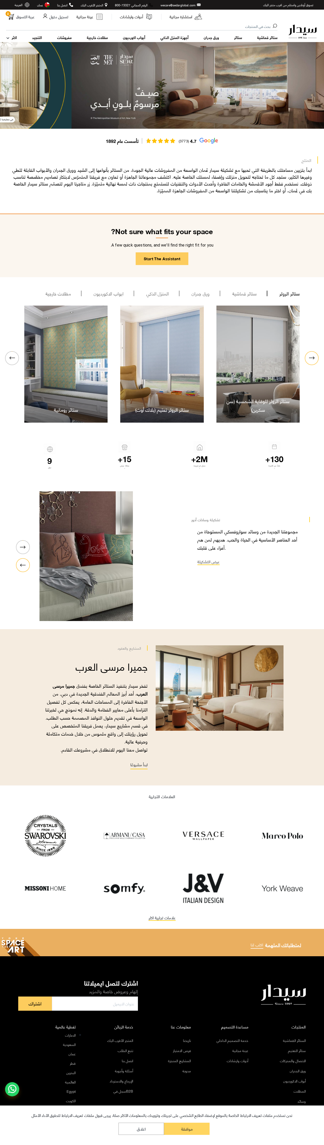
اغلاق (141, 1128)
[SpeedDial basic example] (12, 1089)
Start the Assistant (162, 258)
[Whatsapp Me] (12, 1093)
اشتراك (35, 1003)
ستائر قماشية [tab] (244, 293)
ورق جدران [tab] (201, 293)
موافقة (187, 1128)
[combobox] (142, 26)
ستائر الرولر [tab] (289, 293)
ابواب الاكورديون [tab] (109, 293)
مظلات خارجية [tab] (58, 293)
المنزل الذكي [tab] (157, 293)
